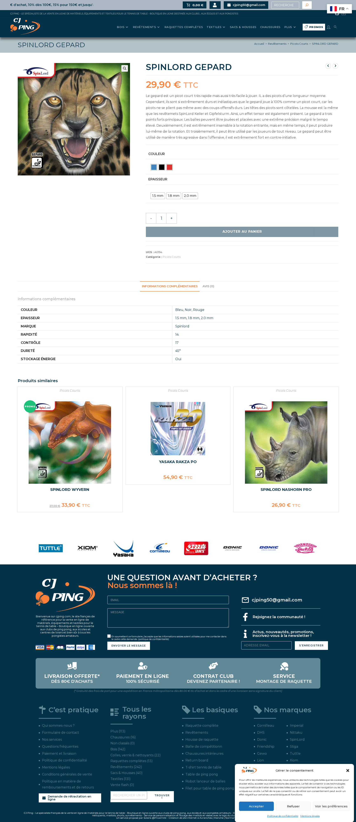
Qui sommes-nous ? (58, 725)
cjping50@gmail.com (277, 600)
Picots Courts (299, 43)
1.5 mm (180, 318)
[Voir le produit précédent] (328, 66)
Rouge (198, 310)
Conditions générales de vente (67, 774)
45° (178, 351)
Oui (178, 359)
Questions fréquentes (60, 746)
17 (177, 343)
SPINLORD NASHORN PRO (286, 490)
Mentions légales (310, 815)
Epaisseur (157, 179)
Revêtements (277, 43)
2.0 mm (207, 318)
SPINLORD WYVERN (69, 490)
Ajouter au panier (242, 232)
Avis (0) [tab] (208, 286)
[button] (348, 770)
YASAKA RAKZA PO (178, 462)
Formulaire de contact (60, 732)
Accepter (256, 806)
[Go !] (307, 5)
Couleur (156, 154)
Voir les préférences (331, 806)
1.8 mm (193, 318)
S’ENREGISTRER (311, 645)
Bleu (179, 310)
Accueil (259, 43)
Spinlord (182, 326)
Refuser (293, 806)
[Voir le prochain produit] (335, 66)
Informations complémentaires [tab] (170, 286)
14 (177, 334)
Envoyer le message (128, 645)
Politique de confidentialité (282, 815)
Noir (188, 310)
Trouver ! (162, 796)
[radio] (154, 167)
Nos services (52, 739)
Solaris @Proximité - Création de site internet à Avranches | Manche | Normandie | (192, 817)
